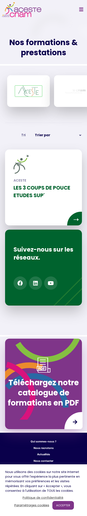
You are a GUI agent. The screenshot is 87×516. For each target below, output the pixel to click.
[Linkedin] (35, 283)
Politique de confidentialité (43, 498)
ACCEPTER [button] (63, 505)
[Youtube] (50, 283)
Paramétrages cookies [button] (31, 505)
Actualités (43, 454)
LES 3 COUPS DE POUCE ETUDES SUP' (42, 191)
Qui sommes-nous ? (43, 441)
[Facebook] (20, 283)
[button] (81, 9)
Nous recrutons (44, 448)
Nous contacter (43, 460)
